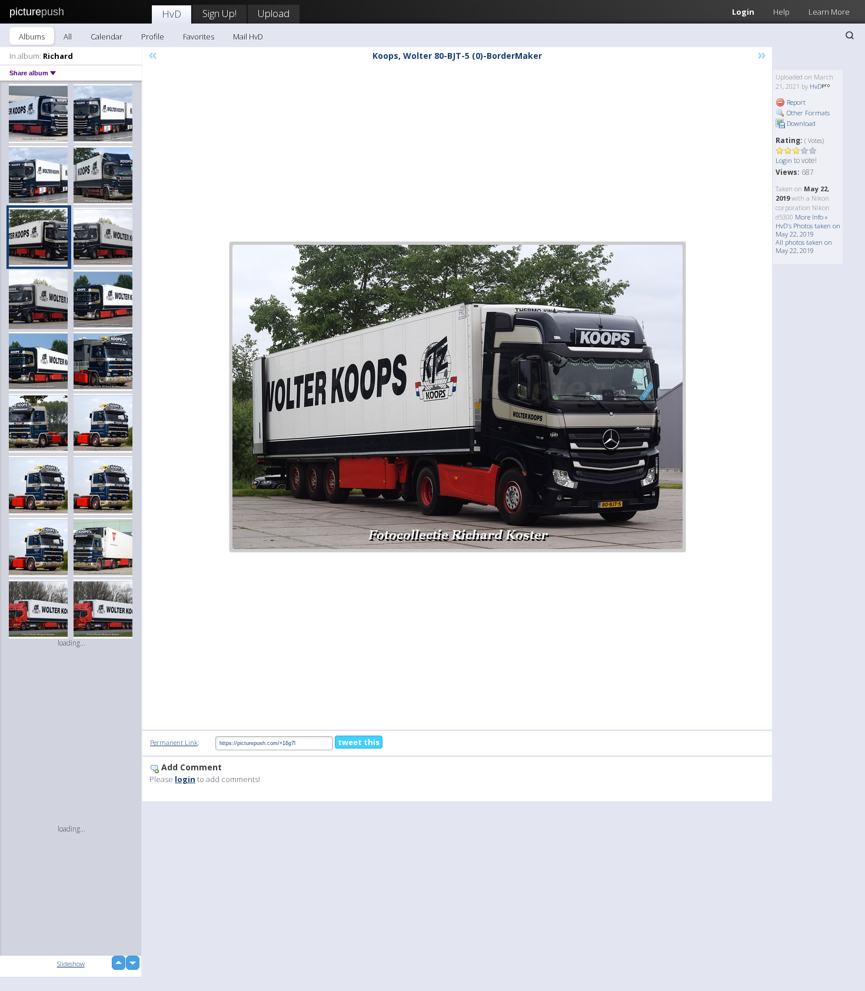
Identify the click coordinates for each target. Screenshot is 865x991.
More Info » (811, 216)
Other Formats (807, 112)
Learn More (829, 11)
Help (781, 11)
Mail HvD (248, 36)
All (68, 36)
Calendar (106, 36)
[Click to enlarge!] (457, 397)
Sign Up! (219, 13)
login (185, 779)
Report (795, 102)
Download (800, 123)
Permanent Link (174, 742)
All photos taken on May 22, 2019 (804, 246)
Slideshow (71, 963)
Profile (152, 36)
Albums (32, 36)
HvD (171, 14)
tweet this (359, 742)
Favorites (198, 36)
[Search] (849, 35)
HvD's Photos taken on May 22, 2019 (808, 229)
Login (743, 11)
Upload (274, 13)
